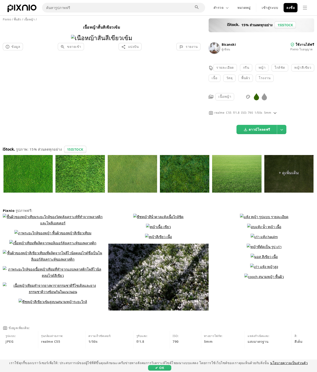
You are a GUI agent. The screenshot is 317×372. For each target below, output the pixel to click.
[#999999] (264, 96)
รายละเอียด (225, 67)
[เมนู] (305, 7)
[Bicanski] (214, 52)
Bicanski (229, 44)
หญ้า (262, 67)
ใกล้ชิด (280, 67)
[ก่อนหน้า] (76, 32)
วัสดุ (229, 78)
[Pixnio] (21, 9)
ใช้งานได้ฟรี (305, 44)
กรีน (246, 67)
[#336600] (256, 96)
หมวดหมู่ (243, 7)
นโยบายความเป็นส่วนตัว (289, 363)
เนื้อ (214, 78)
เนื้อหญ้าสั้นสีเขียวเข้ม (101, 27)
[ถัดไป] (127, 32)
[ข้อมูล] (275, 113)
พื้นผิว (245, 78)
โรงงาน (265, 78)
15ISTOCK (75, 149)
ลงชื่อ (290, 7)
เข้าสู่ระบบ (270, 7)
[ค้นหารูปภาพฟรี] (197, 7)
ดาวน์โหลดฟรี (259, 129)
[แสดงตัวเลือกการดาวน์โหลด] (281, 129)
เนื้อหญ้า (224, 96)
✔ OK (159, 368)
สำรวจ (218, 7)
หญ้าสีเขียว (302, 67)
